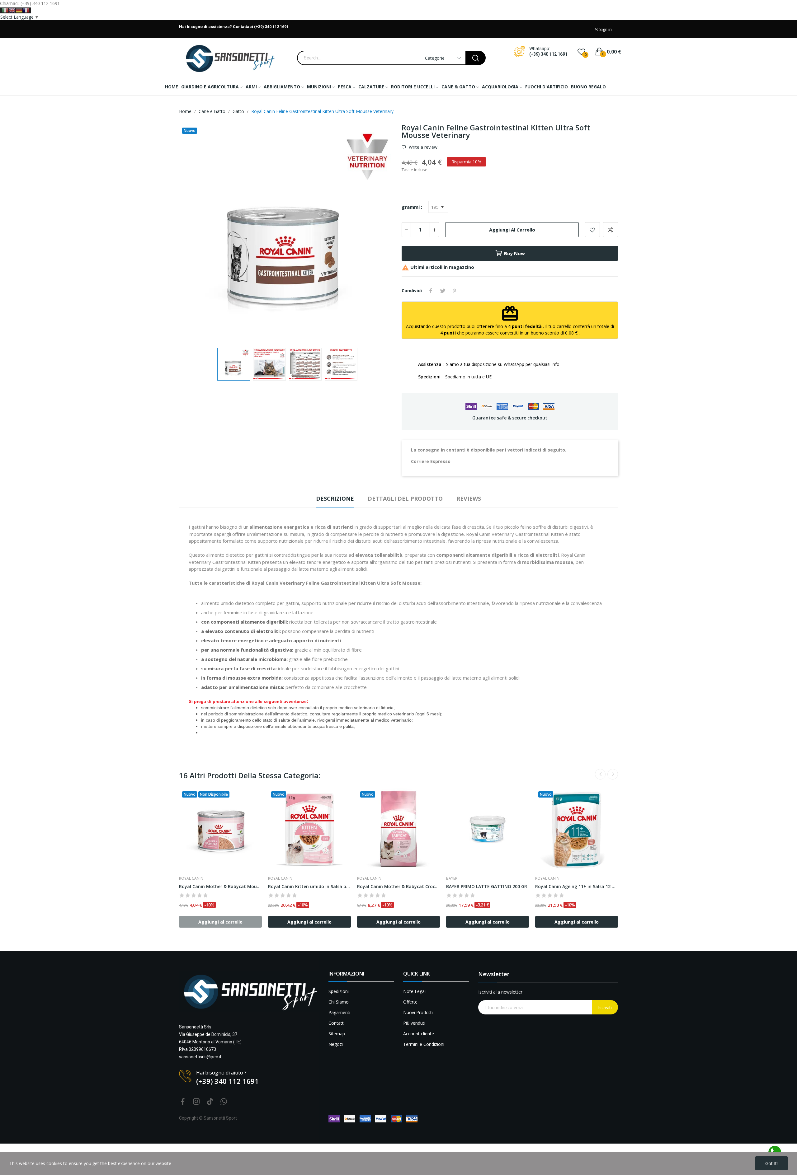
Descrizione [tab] (335, 498)
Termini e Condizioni (423, 1044)
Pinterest (454, 290)
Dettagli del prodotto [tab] (405, 498)
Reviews (468, 498)
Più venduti (414, 1023)
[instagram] (196, 1102)
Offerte (410, 1002)
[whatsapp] (224, 1102)
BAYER (451, 878)
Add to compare (610, 229)
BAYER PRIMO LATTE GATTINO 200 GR (486, 886)
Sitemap (336, 1034)
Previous (193, 232)
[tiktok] (210, 1102)
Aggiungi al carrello (512, 230)
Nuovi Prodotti (418, 1012)
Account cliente (418, 1034)
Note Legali (415, 991)
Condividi (431, 290)
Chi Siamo (338, 1002)
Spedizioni (338, 991)
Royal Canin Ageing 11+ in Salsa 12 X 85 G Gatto (576, 886)
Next (380, 232)
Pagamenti (339, 1012)
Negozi (335, 1044)
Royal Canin (191, 878)
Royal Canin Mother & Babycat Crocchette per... (398, 886)
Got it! (771, 1163)
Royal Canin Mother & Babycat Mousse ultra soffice (220, 886)
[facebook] (182, 1102)
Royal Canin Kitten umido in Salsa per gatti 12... (309, 886)
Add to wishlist (592, 229)
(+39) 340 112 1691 (548, 54)
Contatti (336, 1023)
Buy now (514, 253)
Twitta (443, 290)
